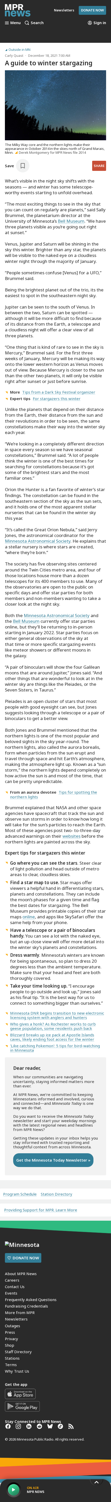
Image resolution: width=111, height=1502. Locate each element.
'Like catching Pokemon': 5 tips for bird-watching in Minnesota (55, 1048)
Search (37, 23)
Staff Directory (18, 1351)
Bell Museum (71, 221)
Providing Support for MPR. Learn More (40, 1209)
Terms (11, 1364)
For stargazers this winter (57, 398)
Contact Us (15, 1286)
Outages (12, 1325)
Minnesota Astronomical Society (37, 541)
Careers (12, 1280)
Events (11, 1293)
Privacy (11, 1338)
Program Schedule (20, 1194)
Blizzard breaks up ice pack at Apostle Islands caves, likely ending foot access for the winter (52, 1037)
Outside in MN (19, 50)
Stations (12, 1358)
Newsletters (16, 1319)
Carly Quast (14, 55)
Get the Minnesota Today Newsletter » (53, 1160)
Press (10, 1332)
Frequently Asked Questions (31, 1299)
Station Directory (56, 1194)
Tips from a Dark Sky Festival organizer (58, 392)
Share (99, 165)
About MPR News (21, 1273)
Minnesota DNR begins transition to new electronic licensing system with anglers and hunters (57, 1015)
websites (71, 836)
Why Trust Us (17, 1371)
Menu (15, 23)
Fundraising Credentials (26, 1306)
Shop (9, 1345)
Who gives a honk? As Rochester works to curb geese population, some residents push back (53, 1026)
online (28, 917)
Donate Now (92, 10)
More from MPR (20, 1312)
